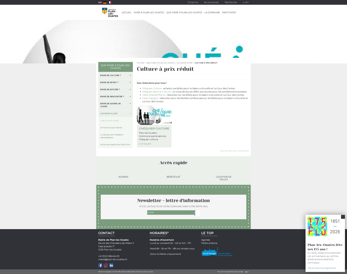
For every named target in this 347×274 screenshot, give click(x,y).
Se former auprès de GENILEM (115, 144)
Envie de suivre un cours (110, 105)
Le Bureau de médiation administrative (111, 136)
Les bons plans (185, 63)
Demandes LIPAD (128, 272)
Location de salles (224, 178)
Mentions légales (104, 272)
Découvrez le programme (322, 268)
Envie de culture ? (110, 75)
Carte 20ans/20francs (153, 95)
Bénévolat (173, 177)
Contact (150, 272)
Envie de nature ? (110, 89)
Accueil (126, 12)
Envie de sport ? (109, 82)
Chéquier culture (154, 128)
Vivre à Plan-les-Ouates (149, 12)
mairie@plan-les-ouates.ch (112, 259)
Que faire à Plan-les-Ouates (184, 12)
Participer (229, 12)
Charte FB (116, 272)
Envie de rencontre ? (112, 96)
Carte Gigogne (150, 98)
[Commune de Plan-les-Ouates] (110, 12)
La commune (212, 12)
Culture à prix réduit (109, 120)
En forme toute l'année (111, 127)
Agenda (123, 177)
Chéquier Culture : (152, 88)
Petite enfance (209, 243)
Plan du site (141, 272)
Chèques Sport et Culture (156, 91)
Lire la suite (145, 143)
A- (244, 2)
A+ (247, 2)
